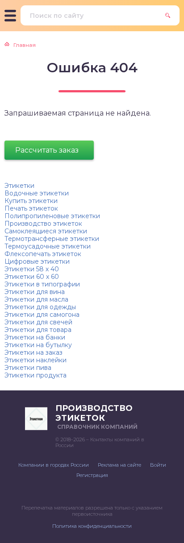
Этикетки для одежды (40, 307)
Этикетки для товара (37, 330)
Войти (158, 465)
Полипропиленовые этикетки (52, 216)
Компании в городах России (53, 465)
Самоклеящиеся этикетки (45, 231)
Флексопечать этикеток (42, 254)
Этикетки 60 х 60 (31, 277)
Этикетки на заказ (33, 352)
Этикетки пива (27, 368)
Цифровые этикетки (37, 261)
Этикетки (19, 186)
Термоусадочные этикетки (47, 246)
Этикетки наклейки (35, 360)
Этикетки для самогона (41, 315)
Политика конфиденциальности (92, 526)
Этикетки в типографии (42, 284)
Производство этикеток (43, 224)
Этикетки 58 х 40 (31, 269)
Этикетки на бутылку (38, 345)
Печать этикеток (31, 208)
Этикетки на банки (34, 337)
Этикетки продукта (35, 375)
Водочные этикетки (36, 193)
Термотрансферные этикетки (51, 239)
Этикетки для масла (36, 299)
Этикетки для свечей (38, 322)
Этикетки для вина (34, 292)
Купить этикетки (31, 201)
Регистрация (92, 475)
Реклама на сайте (119, 465)
